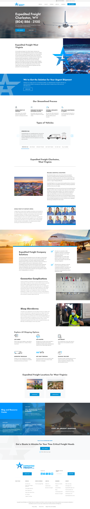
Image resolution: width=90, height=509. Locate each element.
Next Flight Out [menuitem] (28, 490)
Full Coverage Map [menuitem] (39, 483)
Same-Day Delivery (63, 356)
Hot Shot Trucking (42, 356)
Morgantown (55, 394)
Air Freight (61, 339)
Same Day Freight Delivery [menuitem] (29, 486)
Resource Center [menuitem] (58, 483)
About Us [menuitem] (47, 481)
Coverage (51, 4)
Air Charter (39, 339)
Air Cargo (17, 339)
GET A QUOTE (45, 448)
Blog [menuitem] (56, 489)
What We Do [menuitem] (17, 481)
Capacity (46, 4)
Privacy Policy (34, 506)
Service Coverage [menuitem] (38, 481)
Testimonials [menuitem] (47, 485)
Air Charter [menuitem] (27, 494)
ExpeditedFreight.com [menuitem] (69, 487)
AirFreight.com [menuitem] (68, 485)
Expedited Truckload (20, 356)
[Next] (72, 136)
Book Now (31, 30)
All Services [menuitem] (27, 483)
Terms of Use (41, 506)
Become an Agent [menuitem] (49, 487)
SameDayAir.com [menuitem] (68, 493)
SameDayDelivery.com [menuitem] (70, 495)
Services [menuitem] (27, 481)
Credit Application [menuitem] (59, 491)
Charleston (34, 394)
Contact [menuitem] (67, 481)
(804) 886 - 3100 (27, 22)
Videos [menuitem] (56, 485)
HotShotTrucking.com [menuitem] (69, 491)
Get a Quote (71, 4)
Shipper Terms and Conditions (51, 506)
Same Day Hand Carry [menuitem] (29, 492)
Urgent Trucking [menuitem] (28, 496)
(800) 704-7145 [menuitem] (68, 483)
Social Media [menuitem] (58, 487)
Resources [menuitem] (57, 481)
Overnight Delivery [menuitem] (29, 488)
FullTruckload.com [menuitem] (69, 489)
